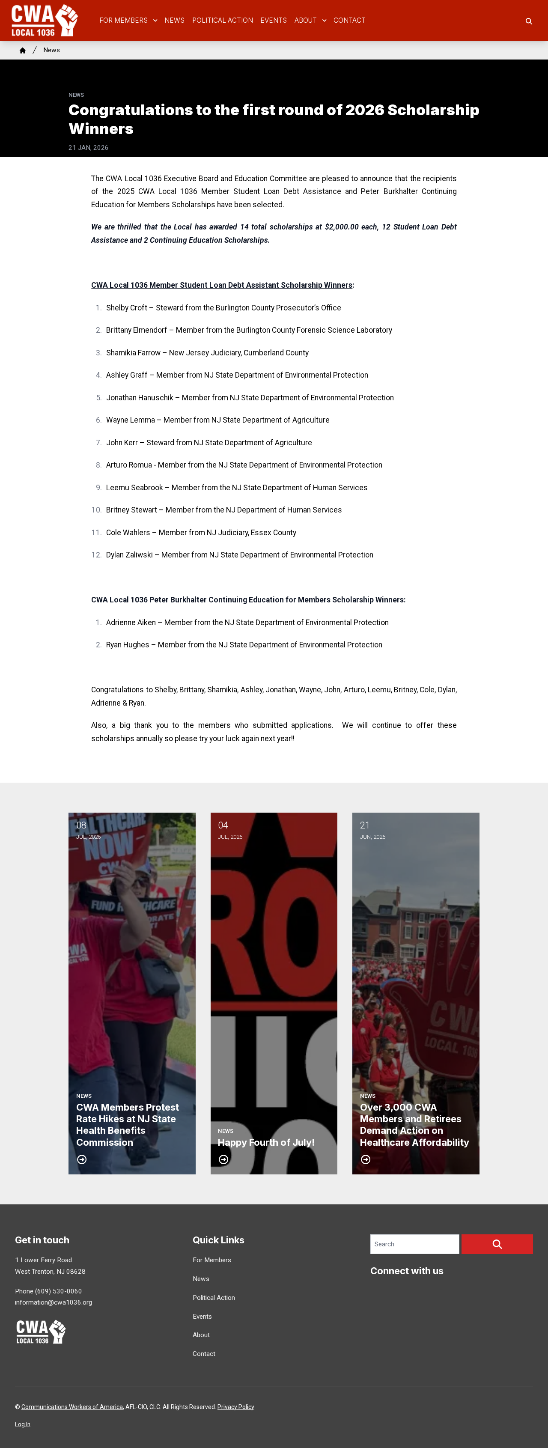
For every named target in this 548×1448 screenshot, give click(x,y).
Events (273, 20)
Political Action (222, 20)
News (174, 20)
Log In (22, 1424)
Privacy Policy (235, 1406)
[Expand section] (155, 20)
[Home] (23, 50)
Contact (350, 20)
